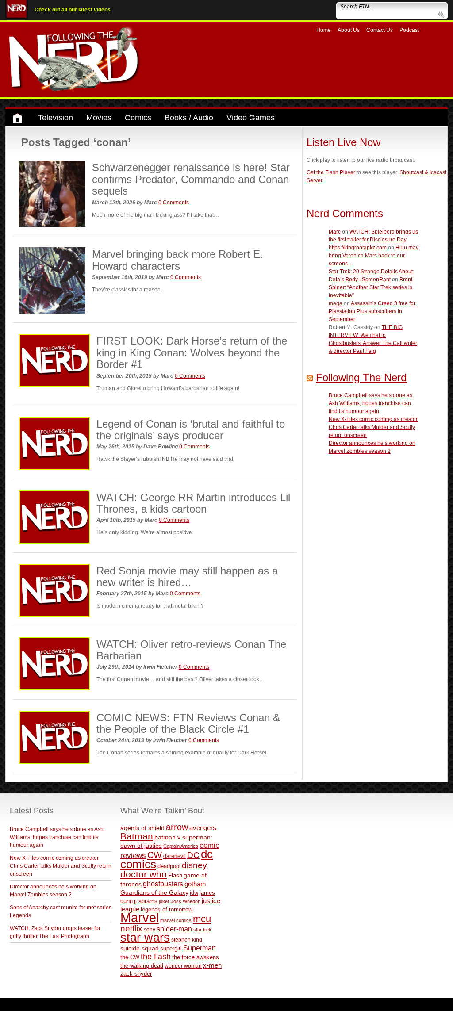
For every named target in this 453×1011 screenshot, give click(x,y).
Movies (98, 118)
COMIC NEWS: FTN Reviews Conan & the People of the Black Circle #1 (188, 723)
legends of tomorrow (166, 910)
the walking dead (141, 965)
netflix (131, 928)
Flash (175, 875)
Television (55, 118)
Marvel (139, 917)
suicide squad (139, 948)
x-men (212, 965)
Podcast (409, 30)
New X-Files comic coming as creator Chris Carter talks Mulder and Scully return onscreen (373, 427)
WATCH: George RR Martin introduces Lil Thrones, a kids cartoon (193, 503)
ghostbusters (163, 884)
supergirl (171, 948)
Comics (138, 118)
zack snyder (136, 974)
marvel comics (176, 920)
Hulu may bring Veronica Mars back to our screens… (373, 256)
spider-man (174, 929)
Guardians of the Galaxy (154, 892)
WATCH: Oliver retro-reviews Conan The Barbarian (191, 650)
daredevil (174, 856)
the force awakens (195, 957)
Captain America (180, 846)
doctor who (143, 874)
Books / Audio (189, 118)
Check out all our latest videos (73, 10)
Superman (199, 948)
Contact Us (379, 30)
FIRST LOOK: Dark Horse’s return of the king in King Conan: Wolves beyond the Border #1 (191, 352)
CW (154, 855)
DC (193, 855)
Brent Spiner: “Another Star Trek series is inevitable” (370, 287)
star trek (202, 929)
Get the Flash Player (331, 172)
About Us (349, 30)
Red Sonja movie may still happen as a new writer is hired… (187, 576)
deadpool (168, 866)
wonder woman (183, 966)
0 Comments (173, 202)
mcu (202, 918)
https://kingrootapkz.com (358, 248)
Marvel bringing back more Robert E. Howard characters (177, 260)
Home (323, 30)
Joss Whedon (185, 901)
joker (164, 901)
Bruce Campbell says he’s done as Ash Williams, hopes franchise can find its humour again (370, 403)
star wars (145, 937)
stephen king (186, 939)
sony (149, 929)
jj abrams (145, 901)
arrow (177, 827)
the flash (156, 956)
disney (194, 865)
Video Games (250, 118)
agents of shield (142, 828)
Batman (136, 836)
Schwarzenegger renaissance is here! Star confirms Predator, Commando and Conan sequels (191, 179)
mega (335, 303)
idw (194, 892)
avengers (202, 827)
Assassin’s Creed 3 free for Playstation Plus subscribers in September (372, 311)
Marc (335, 232)
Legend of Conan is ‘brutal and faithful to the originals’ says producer (190, 429)
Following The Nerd (361, 377)
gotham (195, 884)
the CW (129, 957)
